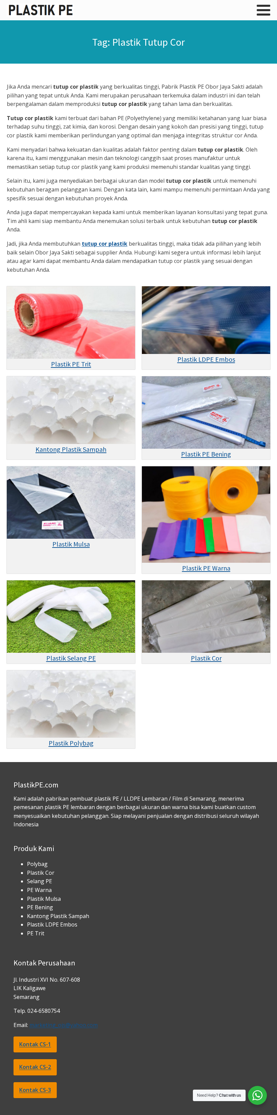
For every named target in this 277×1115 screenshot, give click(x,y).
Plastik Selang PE (71, 658)
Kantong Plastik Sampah (70, 449)
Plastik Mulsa (71, 544)
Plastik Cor (206, 658)
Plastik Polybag (71, 743)
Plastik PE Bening (206, 454)
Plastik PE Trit (71, 364)
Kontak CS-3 (35, 1090)
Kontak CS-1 (35, 1044)
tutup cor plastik (104, 243)
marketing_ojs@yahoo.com (63, 1025)
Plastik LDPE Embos (206, 359)
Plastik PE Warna (206, 568)
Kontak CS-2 (35, 1067)
